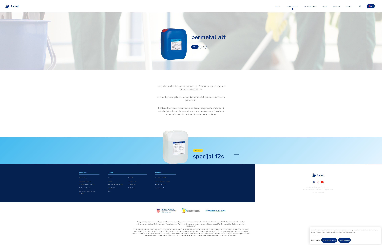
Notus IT (327, 187)
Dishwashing (83, 177)
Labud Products (292, 6)
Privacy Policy (132, 181)
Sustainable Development (115, 184)
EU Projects (131, 188)
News (325, 6)
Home (278, 6)
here (326, 235)
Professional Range (84, 188)
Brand (110, 191)
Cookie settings (315, 240)
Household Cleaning (85, 181)
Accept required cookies (329, 240)
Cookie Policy (132, 184)
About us (336, 6)
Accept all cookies (344, 240)
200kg (203, 47)
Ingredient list (112, 188)
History (110, 181)
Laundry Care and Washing (87, 184)
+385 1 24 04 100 (160, 184)
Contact (349, 6)
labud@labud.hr (160, 188)
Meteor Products (310, 6)
